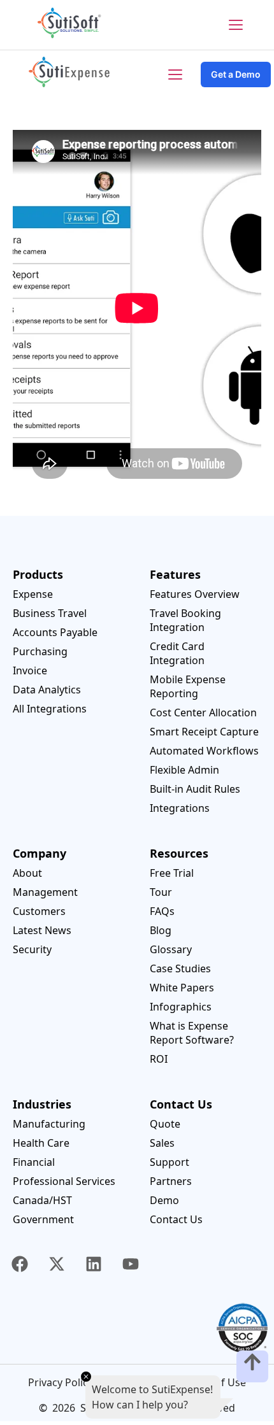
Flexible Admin (184, 770)
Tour (161, 892)
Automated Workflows (204, 751)
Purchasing (40, 651)
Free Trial (172, 873)
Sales (162, 1143)
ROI (159, 1059)
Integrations (180, 808)
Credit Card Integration (177, 653)
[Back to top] (252, 1366)
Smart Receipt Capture (204, 732)
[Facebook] (19, 1264)
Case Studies (180, 968)
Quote (165, 1124)
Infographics (181, 1007)
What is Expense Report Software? (192, 1033)
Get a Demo (236, 74)
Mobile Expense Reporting (188, 686)
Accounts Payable (55, 632)
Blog (160, 930)
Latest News (42, 930)
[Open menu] (236, 25)
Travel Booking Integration (185, 620)
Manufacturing (49, 1124)
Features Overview (195, 594)
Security (32, 949)
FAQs (162, 911)
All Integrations (50, 709)
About (27, 873)
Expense (33, 594)
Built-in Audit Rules (195, 789)
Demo (164, 1200)
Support (169, 1162)
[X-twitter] (56, 1264)
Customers (39, 911)
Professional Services (64, 1181)
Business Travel (50, 613)
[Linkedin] (93, 1264)
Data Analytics (47, 690)
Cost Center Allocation (203, 712)
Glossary (171, 949)
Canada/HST (42, 1200)
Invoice (30, 670)
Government (43, 1219)
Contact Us (176, 1219)
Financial (34, 1162)
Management (45, 892)
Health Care (41, 1143)
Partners (171, 1181)
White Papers (182, 988)
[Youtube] (130, 1264)
